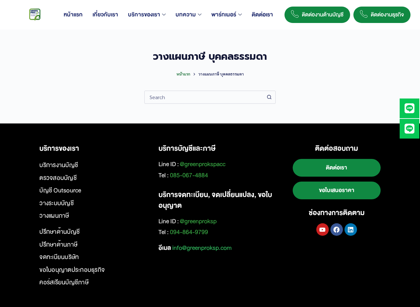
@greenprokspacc (202, 164)
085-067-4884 (189, 175)
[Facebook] (336, 229)
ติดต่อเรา (262, 14)
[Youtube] (322, 229)
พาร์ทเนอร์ (223, 14)
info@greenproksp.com (202, 248)
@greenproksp (198, 221)
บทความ (186, 14)
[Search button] (269, 97)
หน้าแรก (73, 14)
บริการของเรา (144, 14)
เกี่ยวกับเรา (105, 14)
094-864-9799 (189, 232)
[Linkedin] (351, 229)
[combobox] (204, 97)
